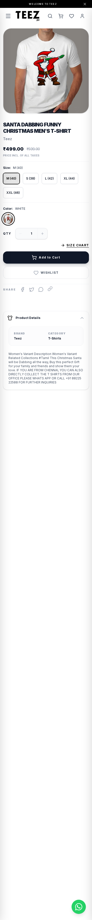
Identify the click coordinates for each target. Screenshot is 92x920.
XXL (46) (13, 193)
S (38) (30, 178)
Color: (8, 209)
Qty (7, 233)
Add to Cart (49, 257)
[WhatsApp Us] (79, 907)
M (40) (11, 178)
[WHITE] (8, 218)
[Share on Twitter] (31, 289)
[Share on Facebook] (22, 289)
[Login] (82, 16)
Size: (7, 168)
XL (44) (69, 178)
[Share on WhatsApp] (40, 289)
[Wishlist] (71, 16)
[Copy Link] (50, 288)
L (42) (49, 178)
